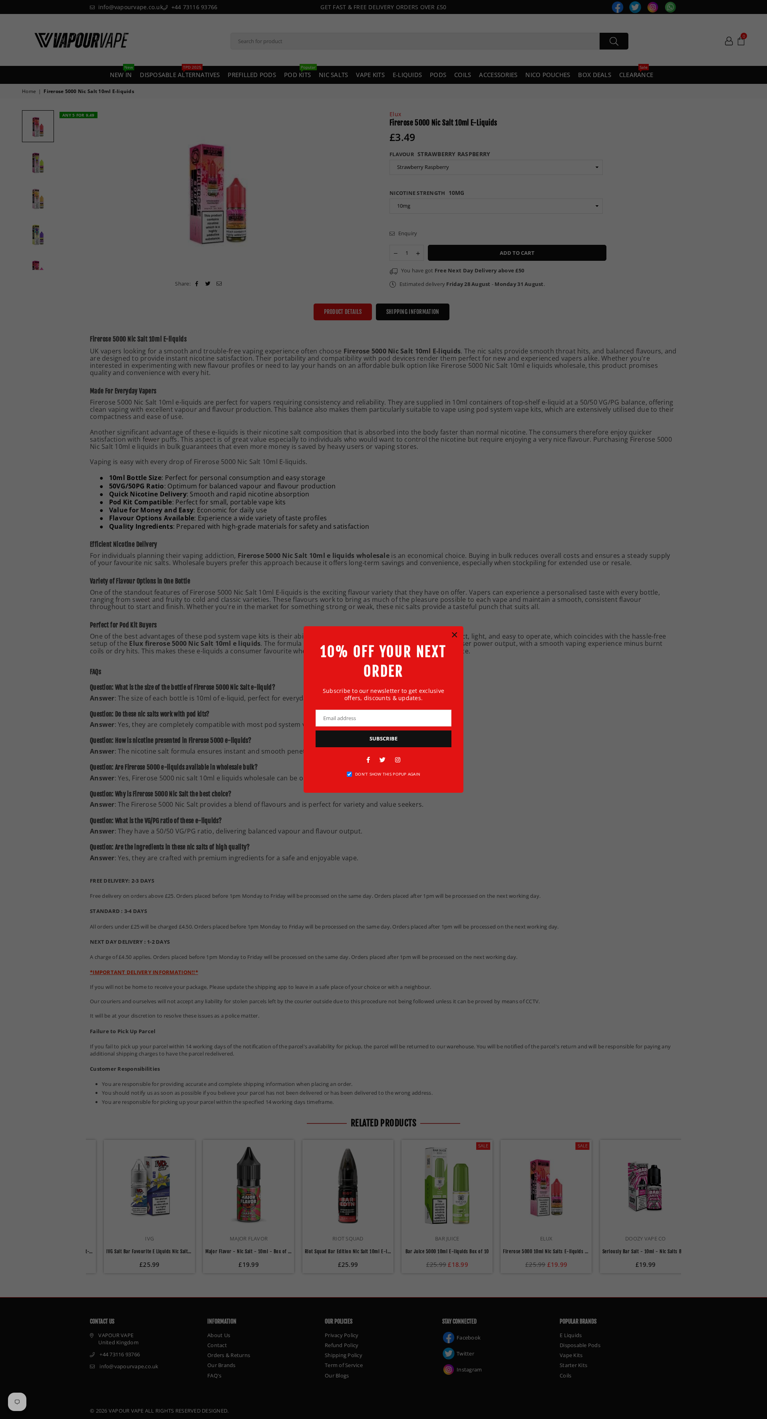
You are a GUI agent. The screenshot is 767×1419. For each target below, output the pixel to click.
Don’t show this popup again (387, 774)
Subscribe (383, 738)
